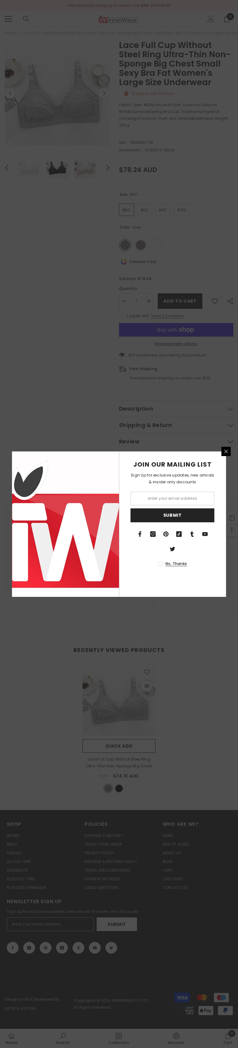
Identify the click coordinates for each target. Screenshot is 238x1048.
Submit (172, 515)
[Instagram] (153, 534)
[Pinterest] (166, 534)
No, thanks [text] (176, 563)
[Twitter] (172, 548)
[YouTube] (205, 534)
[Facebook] (140, 534)
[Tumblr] (192, 534)
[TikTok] (179, 534)
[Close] (226, 451)
